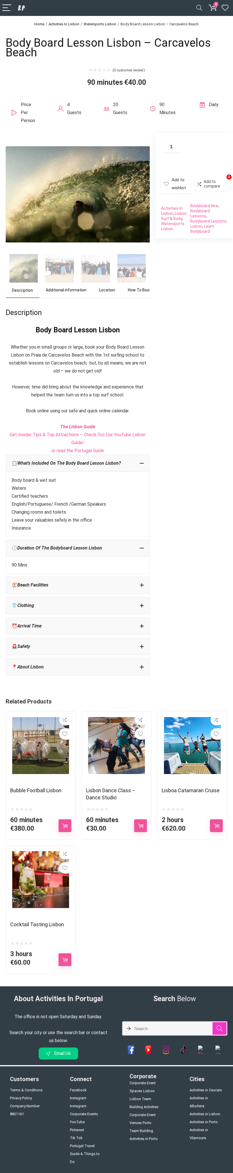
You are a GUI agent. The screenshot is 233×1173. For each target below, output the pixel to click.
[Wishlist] (225, 8)
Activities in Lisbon (205, 1114)
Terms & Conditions (26, 1090)
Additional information (66, 290)
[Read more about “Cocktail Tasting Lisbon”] (65, 959)
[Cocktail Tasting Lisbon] (40, 855)
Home (39, 24)
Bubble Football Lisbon (35, 790)
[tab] (22, 290)
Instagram (78, 1098)
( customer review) (129, 70)
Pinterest (77, 1130)
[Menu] (7, 8)
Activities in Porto (204, 1122)
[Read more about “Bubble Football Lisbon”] (65, 825)
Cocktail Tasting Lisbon (37, 924)
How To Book (139, 290)
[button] (78, 463)
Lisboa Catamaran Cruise (191, 790)
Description (22, 290)
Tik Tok (76, 1138)
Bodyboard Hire (204, 205)
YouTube (77, 1122)
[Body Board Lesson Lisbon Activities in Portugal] (78, 141)
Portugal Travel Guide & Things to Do (85, 1154)
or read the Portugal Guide (77, 450)
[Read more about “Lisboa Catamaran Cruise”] (216, 825)
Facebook (78, 1090)
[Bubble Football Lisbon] (40, 721)
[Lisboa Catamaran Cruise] (192, 721)
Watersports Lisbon (100, 24)
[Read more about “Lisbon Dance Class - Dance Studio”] (140, 825)
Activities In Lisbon (64, 24)
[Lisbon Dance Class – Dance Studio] (116, 721)
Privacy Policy (21, 1098)
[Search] (199, 8)
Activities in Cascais (206, 1090)
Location (107, 290)
